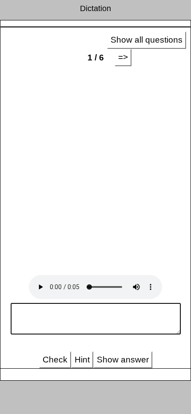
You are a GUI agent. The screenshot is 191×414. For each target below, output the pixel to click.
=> (123, 57)
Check (55, 359)
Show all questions (147, 39)
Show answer (123, 359)
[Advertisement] (95, 170)
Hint (82, 359)
